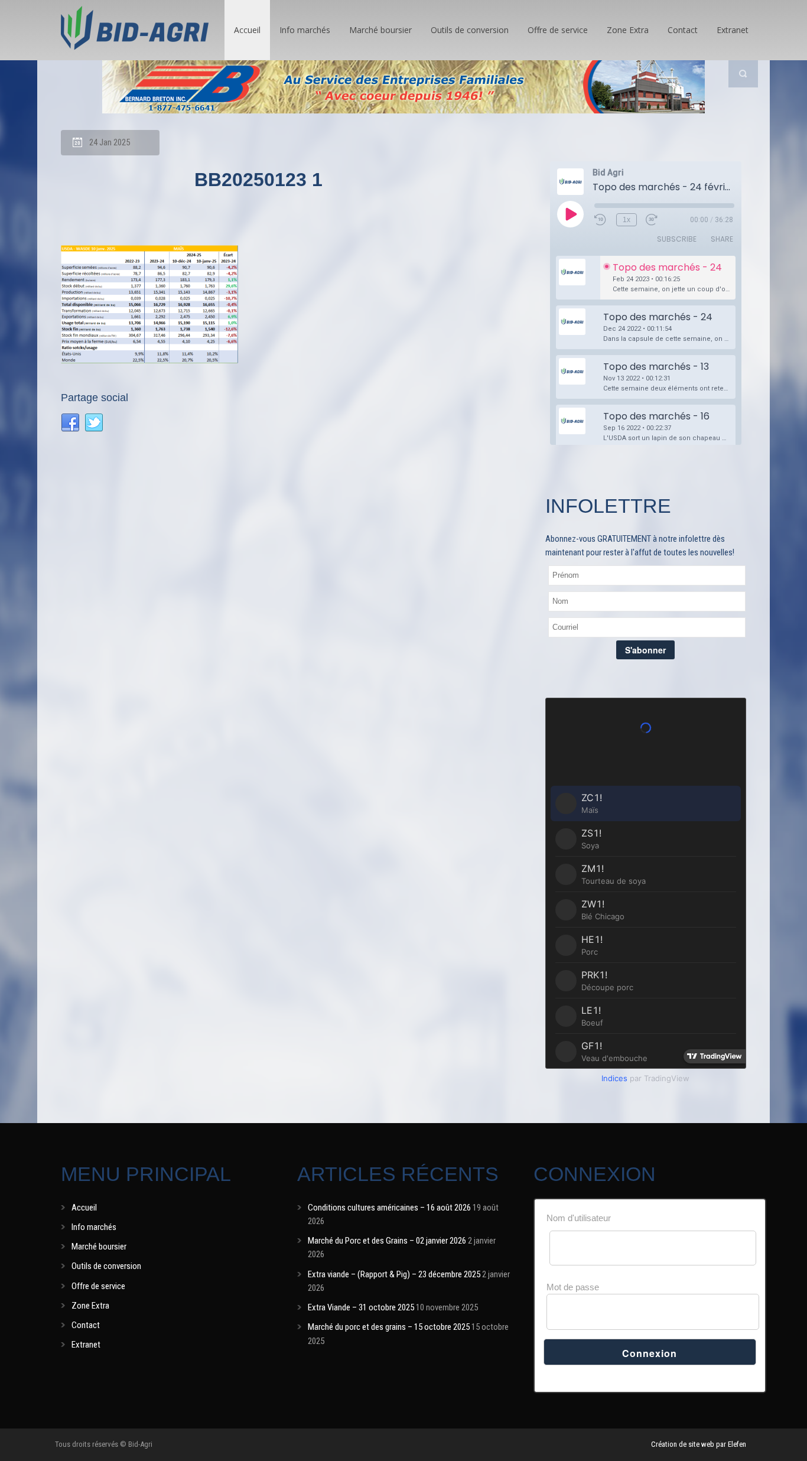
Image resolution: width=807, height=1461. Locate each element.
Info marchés (304, 29)
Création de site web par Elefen (698, 1444)
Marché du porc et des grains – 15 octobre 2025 (389, 1327)
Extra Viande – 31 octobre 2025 (361, 1307)
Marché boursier (380, 29)
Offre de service (558, 29)
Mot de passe (572, 1287)
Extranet (733, 29)
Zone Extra (628, 29)
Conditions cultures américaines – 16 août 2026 (389, 1207)
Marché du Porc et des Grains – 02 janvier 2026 (387, 1240)
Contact (683, 29)
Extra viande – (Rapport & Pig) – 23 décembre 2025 (394, 1274)
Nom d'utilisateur (578, 1218)
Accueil (247, 29)
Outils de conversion (470, 29)
